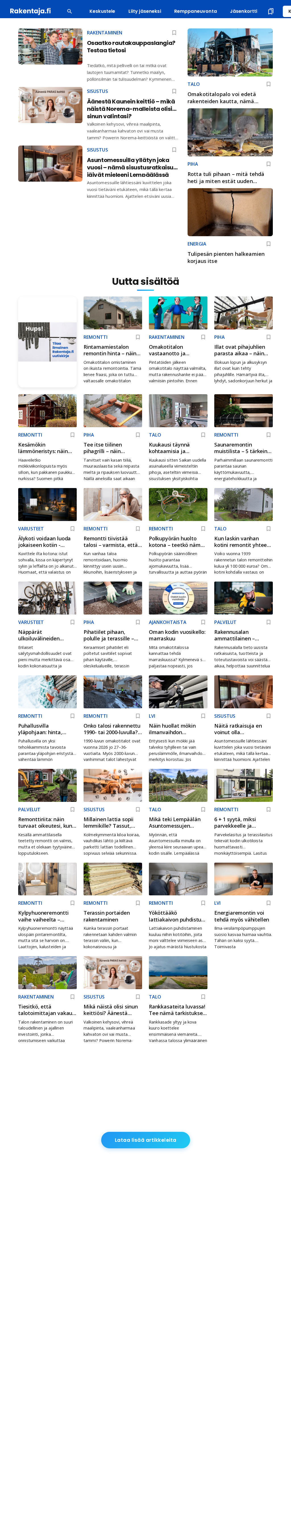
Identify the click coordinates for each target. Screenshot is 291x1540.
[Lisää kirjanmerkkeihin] (268, 84)
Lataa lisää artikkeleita (145, 1140)
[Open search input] (69, 11)
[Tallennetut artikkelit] (271, 11)
